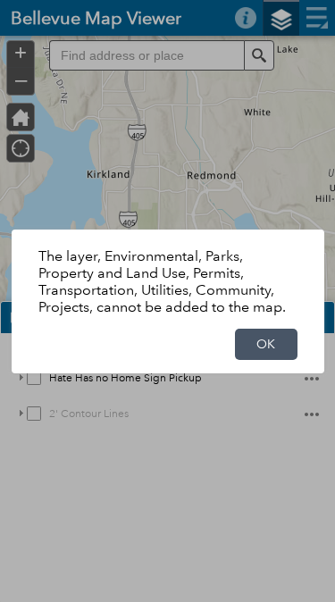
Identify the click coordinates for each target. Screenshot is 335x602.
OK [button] (265, 344)
